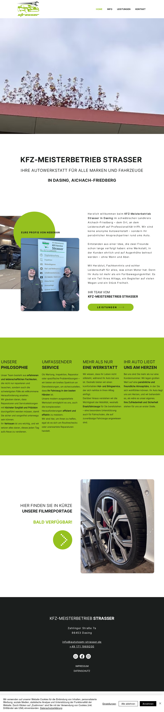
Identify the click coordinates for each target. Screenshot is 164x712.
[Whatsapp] (75, 656)
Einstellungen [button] (109, 703)
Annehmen (148, 703)
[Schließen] (160, 703)
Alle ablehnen (128, 703)
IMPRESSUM (82, 666)
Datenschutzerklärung (51, 708)
